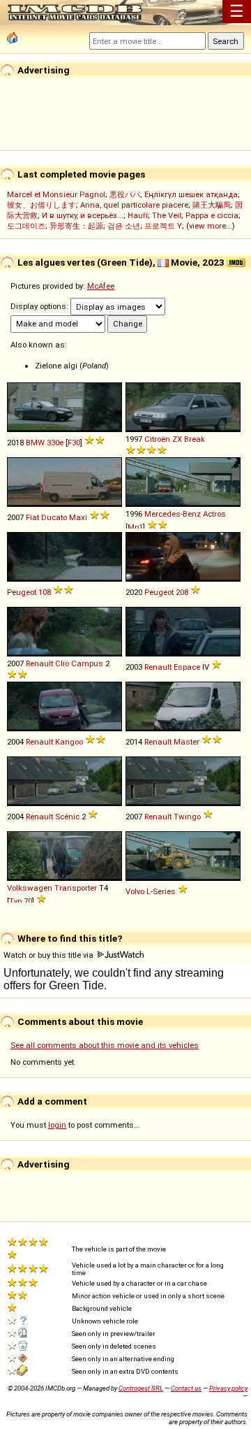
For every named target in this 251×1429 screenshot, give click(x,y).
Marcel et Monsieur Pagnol (56, 194)
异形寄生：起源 (76, 226)
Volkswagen (29, 888)
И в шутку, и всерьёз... (82, 215)
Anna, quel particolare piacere (134, 205)
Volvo (135, 891)
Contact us (186, 1388)
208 (182, 592)
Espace (187, 667)
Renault (39, 663)
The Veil (166, 215)
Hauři (138, 215)
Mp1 (135, 527)
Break (194, 439)
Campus (87, 663)
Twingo (187, 816)
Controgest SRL (141, 1388)
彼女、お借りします (41, 205)
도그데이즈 (26, 226)
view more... (210, 226)
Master (186, 742)
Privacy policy (228, 1388)
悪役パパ (124, 194)
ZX (177, 439)
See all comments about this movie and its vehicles (104, 1045)
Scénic (67, 816)
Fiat (32, 517)
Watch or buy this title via (49, 955)
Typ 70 (20, 901)
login (57, 1125)
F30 (74, 442)
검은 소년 (123, 226)
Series (164, 891)
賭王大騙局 (211, 205)
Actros (214, 514)
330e (55, 442)
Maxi (78, 517)
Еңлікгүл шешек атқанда (191, 194)
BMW (35, 442)
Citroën (157, 439)
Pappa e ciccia (211, 215)
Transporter (75, 888)
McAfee (100, 286)
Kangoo (69, 742)
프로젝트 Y (163, 226)
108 (44, 592)
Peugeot (21, 592)
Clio (62, 663)
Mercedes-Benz (172, 514)
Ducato (54, 517)
